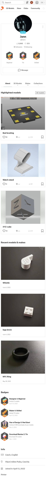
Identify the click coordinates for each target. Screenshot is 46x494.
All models (40, 93)
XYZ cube (7, 227)
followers (18, 47)
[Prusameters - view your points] (31, 2)
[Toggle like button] (4, 137)
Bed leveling (8, 133)
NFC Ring (7, 377)
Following (28, 47)
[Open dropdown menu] (43, 26)
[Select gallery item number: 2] (23, 175)
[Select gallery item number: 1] (22, 175)
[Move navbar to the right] (43, 8)
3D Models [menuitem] (10, 8)
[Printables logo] (2, 8)
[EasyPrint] (27, 2)
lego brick (7, 330)
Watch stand (8, 180)
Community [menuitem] (35, 8)
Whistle (6, 283)
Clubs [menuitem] (26, 8)
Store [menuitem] (19, 8)
